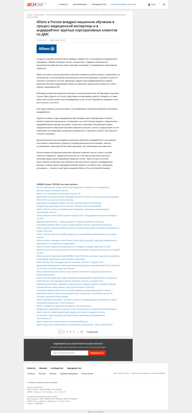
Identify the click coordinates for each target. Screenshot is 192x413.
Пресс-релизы (39, 15)
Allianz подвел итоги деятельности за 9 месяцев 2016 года (62, 322)
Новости (63, 4)
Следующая (92, 331)
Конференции (80, 4)
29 (82, 331)
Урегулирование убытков (123, 4)
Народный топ (74, 368)
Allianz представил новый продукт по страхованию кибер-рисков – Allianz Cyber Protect (75, 325)
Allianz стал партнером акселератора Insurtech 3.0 (59, 194)
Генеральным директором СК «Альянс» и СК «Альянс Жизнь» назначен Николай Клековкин (77, 309)
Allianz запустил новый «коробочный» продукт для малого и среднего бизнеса (71, 312)
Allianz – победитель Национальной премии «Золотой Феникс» (64, 306)
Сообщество (57, 368)
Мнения (43, 368)
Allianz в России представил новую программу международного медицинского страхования (77, 278)
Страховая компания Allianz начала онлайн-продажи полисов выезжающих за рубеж (73, 290)
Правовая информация (69, 374)
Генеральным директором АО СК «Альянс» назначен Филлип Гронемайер (69, 206)
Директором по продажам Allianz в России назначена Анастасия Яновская (69, 203)
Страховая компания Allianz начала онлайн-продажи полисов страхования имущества (74, 225)
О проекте (31, 374)
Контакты (42, 374)
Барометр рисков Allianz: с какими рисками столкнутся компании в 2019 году (70, 222)
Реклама (53, 374)
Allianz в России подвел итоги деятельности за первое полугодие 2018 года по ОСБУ (74, 247)
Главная (29, 15)
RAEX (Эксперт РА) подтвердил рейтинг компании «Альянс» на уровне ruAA (70, 262)
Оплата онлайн (87, 374)
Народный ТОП (99, 4)
